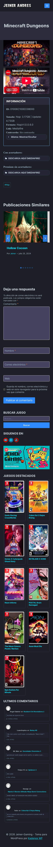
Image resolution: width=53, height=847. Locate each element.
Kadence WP (35, 838)
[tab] (21, 268)
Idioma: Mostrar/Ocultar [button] (23, 137)
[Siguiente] (45, 238)
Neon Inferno (10, 603)
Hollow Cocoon (17, 248)
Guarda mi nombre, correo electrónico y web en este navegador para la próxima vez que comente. (27, 389)
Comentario (11, 304)
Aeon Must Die (35, 646)
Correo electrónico (16, 364)
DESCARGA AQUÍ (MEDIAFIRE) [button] (24, 158)
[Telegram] (11, 440)
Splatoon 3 (32, 770)
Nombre (10, 350)
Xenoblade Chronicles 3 (32, 751)
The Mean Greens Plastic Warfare (13, 647)
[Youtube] (5, 440)
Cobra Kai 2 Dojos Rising (30, 811)
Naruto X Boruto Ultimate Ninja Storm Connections (27, 792)
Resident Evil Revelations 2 (34, 712)
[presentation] (26, 226)
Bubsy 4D (33, 730)
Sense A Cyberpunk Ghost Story (14, 560)
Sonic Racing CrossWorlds (11, 516)
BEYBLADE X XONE (37, 559)
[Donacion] (16, 440)
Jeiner (13, 253)
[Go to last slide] (8, 238)
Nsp (7, 185)
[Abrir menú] (47, 5)
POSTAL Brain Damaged (35, 604)
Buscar (26, 425)
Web (7, 378)
